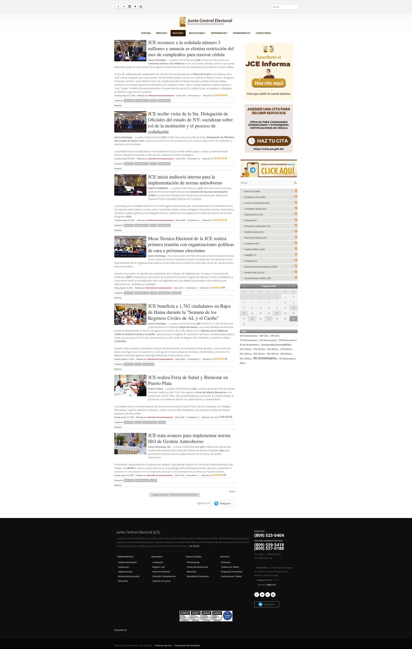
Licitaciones (123, 567)
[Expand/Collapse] (293, 190)
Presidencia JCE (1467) (255, 197)
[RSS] (296, 190)
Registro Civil (148, 364)
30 (269, 297)
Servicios (161, 33)
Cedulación (157, 562)
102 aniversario (249, 335)
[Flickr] (124, 6)
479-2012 (286, 349)
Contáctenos (263, 33)
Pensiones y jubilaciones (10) (258, 226)
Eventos (162, 422)
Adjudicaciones (125, 571)
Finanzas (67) (251, 220)
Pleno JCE (129, 101)
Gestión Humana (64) (254, 232)
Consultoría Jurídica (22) (255, 209)
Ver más (193, 546)
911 (243, 363)
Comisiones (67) (252, 244)
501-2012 (246, 353)
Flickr (267, 594)
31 (277, 297)
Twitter (262, 594)
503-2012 (273, 353)
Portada (146, 33)
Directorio (226, 562)
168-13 (264, 335)
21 (277, 313)
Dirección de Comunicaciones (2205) (261, 267)
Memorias (192, 571)
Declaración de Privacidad (187, 645)
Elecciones (176, 293)
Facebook (256, 594)
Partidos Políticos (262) (255, 249)
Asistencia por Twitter (231, 576)
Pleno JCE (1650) (252, 191)
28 (252, 297)
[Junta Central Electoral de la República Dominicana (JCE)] (206, 21)
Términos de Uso (163, 645)
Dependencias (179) (254, 215)
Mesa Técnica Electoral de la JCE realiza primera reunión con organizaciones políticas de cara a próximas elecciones (191, 244)
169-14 (275, 335)
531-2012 (246, 358)
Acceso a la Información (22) (257, 203)
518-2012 (286, 353)
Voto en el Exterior (161, 571)
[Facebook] (118, 6)
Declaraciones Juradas (128, 576)
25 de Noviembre (250, 344)
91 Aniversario (287, 358)
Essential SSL (120, 630)
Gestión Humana (149, 422)
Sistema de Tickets (230, 567)
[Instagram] (129, 6)
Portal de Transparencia (163, 576)
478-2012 (273, 349)
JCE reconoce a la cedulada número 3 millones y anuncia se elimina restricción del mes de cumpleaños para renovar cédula (191, 48)
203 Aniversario (288, 340)
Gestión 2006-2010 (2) (254, 272)
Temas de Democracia (197, 567)
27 (244, 297)
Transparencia (241, 33)
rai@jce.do (271, 584)
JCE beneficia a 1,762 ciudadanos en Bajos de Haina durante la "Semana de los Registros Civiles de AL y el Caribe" (189, 312)
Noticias (177, 33)
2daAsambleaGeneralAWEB (276, 344)
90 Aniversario (265, 358)
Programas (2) (251, 261)
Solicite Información (127, 562)
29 (260, 297)
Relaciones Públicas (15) (256, 238)
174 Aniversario (268, 340)
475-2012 (259, 349)
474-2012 (246, 349)
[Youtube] (140, 6)
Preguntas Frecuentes (232, 571)
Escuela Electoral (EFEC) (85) (258, 278)
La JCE (153, 101)
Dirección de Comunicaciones (161, 96)
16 (293, 308)
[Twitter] (135, 6)
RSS (233, 492)
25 (252, 319)
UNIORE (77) (250, 255)
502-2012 (259, 353)
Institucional (196, 33)
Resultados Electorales (198, 576)
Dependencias (218, 33)
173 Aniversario (249, 340)
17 (244, 313)
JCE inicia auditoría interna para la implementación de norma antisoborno (185, 179)
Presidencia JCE (141, 101)
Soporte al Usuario (161, 581)
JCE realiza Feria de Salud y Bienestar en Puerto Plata (188, 380)
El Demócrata (193, 562)
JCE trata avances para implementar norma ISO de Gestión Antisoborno (189, 438)
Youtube (273, 594)
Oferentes (123, 581)
